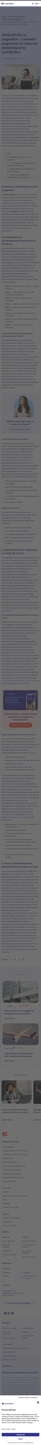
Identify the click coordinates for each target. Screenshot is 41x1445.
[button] (33, 3)
